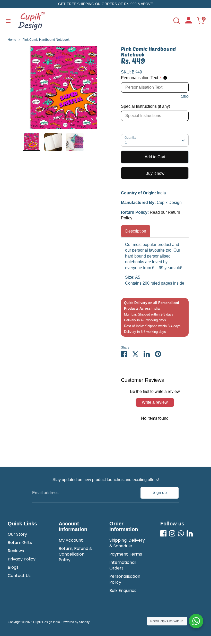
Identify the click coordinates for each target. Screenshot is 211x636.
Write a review (155, 402)
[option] (64, 89)
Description (135, 231)
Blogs (13, 567)
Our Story (17, 534)
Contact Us (19, 576)
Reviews (16, 551)
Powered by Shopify (75, 622)
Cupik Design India (46, 622)
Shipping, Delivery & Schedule (127, 543)
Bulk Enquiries (122, 590)
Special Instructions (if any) (145, 106)
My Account (71, 540)
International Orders (122, 565)
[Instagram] (172, 533)
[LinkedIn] (190, 533)
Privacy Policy (22, 559)
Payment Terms (125, 554)
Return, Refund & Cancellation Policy (75, 554)
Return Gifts (20, 543)
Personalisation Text (141, 78)
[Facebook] (163, 533)
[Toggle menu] (8, 20)
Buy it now (154, 173)
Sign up (160, 492)
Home (12, 40)
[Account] (188, 22)
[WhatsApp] (181, 533)
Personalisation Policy (124, 579)
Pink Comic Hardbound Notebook (45, 40)
